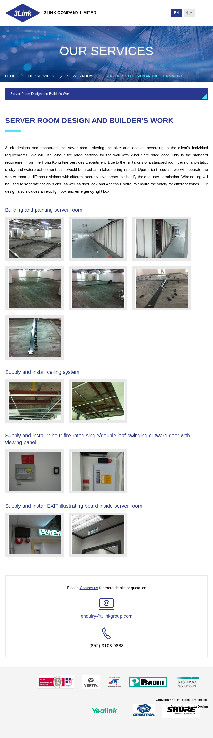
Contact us (89, 587)
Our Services (41, 76)
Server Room (79, 76)
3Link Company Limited (70, 13)
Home (10, 76)
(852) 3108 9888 (106, 645)
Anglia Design (198, 706)
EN (176, 13)
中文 (189, 13)
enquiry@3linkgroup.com (106, 616)
